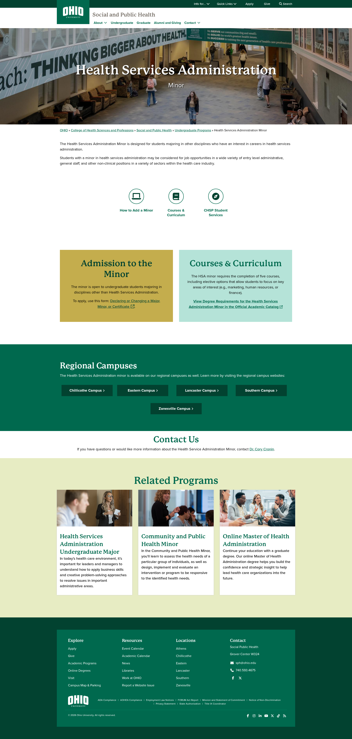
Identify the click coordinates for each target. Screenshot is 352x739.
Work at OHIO (131, 678)
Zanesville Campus (174, 408)
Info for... (200, 4)
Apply (249, 4)
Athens (181, 648)
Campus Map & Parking (84, 685)
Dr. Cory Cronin (262, 449)
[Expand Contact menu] (199, 22)
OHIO (64, 130)
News (126, 663)
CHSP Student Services (216, 213)
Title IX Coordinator (215, 704)
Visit (71, 678)
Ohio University (85, 715)
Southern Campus (260, 390)
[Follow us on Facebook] (233, 678)
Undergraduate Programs (193, 130)
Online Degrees (79, 670)
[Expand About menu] (105, 22)
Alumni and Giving (167, 22)
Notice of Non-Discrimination (265, 700)
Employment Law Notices (160, 700)
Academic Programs (82, 663)
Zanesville (183, 685)
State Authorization (190, 704)
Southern (182, 678)
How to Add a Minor (136, 210)
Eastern (181, 663)
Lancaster (183, 670)
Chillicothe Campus (85, 390)
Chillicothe (183, 656)
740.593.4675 (245, 670)
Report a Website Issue (138, 685)
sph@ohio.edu (246, 663)
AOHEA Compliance (131, 700)
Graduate (144, 22)
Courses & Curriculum (176, 213)
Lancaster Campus (200, 390)
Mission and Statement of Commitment (223, 700)
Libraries (128, 670)
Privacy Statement (166, 704)
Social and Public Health (123, 15)
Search (287, 4)
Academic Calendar (136, 656)
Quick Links (225, 4)
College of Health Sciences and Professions (102, 130)
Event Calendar (133, 648)
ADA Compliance (107, 700)
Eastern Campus (141, 390)
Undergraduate (122, 22)
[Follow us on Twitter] (240, 678)
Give (267, 4)
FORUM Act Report (188, 700)
